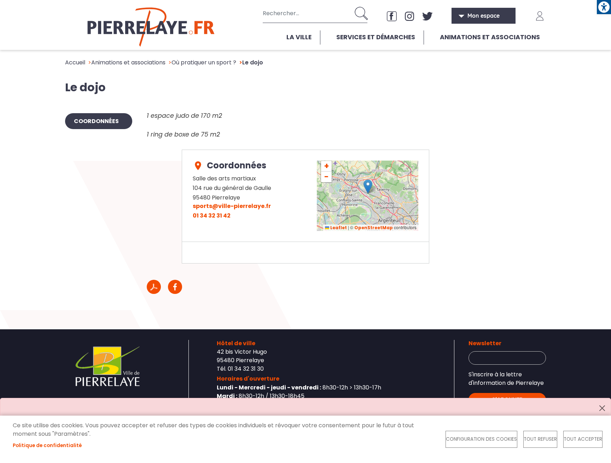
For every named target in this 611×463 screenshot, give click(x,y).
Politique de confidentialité (47, 445)
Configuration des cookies (481, 439)
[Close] (602, 408)
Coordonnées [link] (96, 121)
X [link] (427, 16)
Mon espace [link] (483, 15)
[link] (604, 7)
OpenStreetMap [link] (373, 228)
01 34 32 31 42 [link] (212, 216)
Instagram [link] (409, 16)
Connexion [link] (540, 16)
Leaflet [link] (338, 228)
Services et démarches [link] (375, 37)
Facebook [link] (392, 16)
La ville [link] (299, 37)
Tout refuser (540, 439)
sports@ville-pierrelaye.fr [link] (232, 206)
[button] (367, 186)
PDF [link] (154, 287)
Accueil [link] (75, 62)
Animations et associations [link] (490, 37)
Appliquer (362, 13)
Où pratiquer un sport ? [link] (203, 62)
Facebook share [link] (175, 287)
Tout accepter (583, 439)
